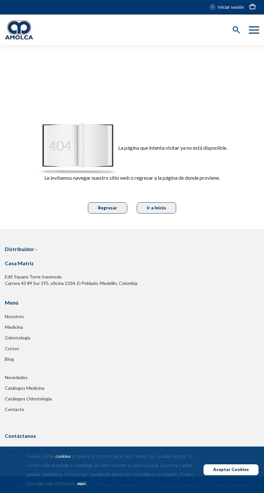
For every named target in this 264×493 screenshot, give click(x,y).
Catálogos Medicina (24, 388)
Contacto (14, 409)
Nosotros (14, 316)
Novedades (16, 377)
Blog (9, 359)
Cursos (12, 348)
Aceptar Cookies (231, 469)
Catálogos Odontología (28, 398)
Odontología (17, 337)
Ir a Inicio (156, 207)
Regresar (107, 207)
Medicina (14, 327)
